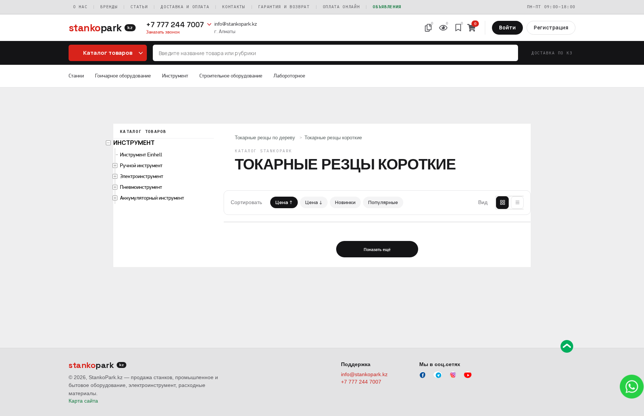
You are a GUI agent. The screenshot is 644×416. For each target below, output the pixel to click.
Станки (76, 76)
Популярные (383, 202)
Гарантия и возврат (284, 6)
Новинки (345, 202)
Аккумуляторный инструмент (152, 198)
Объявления (387, 6)
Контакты (233, 6)
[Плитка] (502, 202)
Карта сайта (83, 401)
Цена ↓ (313, 202)
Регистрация (551, 27)
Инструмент (175, 76)
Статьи (139, 6)
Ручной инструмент (141, 165)
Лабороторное (289, 76)
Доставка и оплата (185, 6)
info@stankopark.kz (235, 24)
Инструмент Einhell (141, 155)
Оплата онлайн (341, 6)
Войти (507, 27)
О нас (80, 6)
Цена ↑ (284, 202)
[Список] (517, 202)
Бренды (108, 6)
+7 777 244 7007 (175, 24)
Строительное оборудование (230, 76)
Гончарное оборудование (123, 76)
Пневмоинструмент (141, 187)
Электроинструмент (141, 176)
